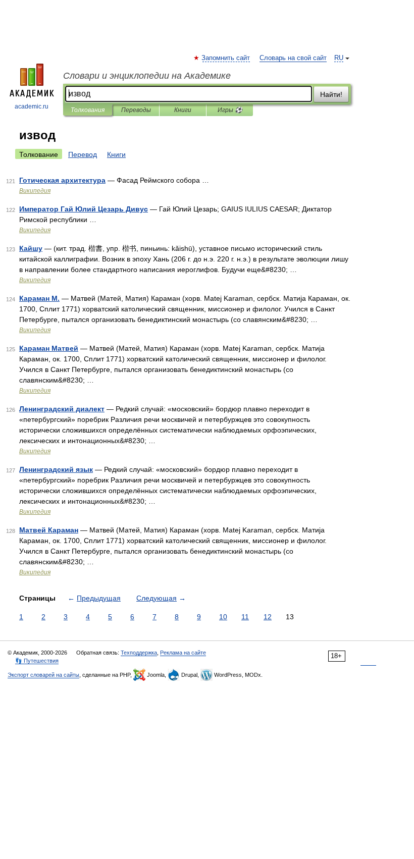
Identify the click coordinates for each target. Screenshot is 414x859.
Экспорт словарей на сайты (43, 675)
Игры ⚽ (230, 110)
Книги (182, 110)
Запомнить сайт (226, 58)
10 (223, 617)
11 (245, 617)
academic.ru (31, 106)
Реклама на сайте (183, 653)
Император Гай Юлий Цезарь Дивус (83, 209)
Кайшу (30, 248)
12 (268, 617)
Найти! (331, 94)
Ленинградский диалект (62, 409)
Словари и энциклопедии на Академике (147, 76)
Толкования (88, 110)
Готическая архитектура (62, 180)
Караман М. (39, 298)
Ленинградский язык (56, 469)
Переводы (136, 110)
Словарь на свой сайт (293, 58)
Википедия (34, 190)
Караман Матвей (48, 348)
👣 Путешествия (37, 661)
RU (338, 58)
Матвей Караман (48, 530)
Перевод (82, 154)
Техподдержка (139, 653)
